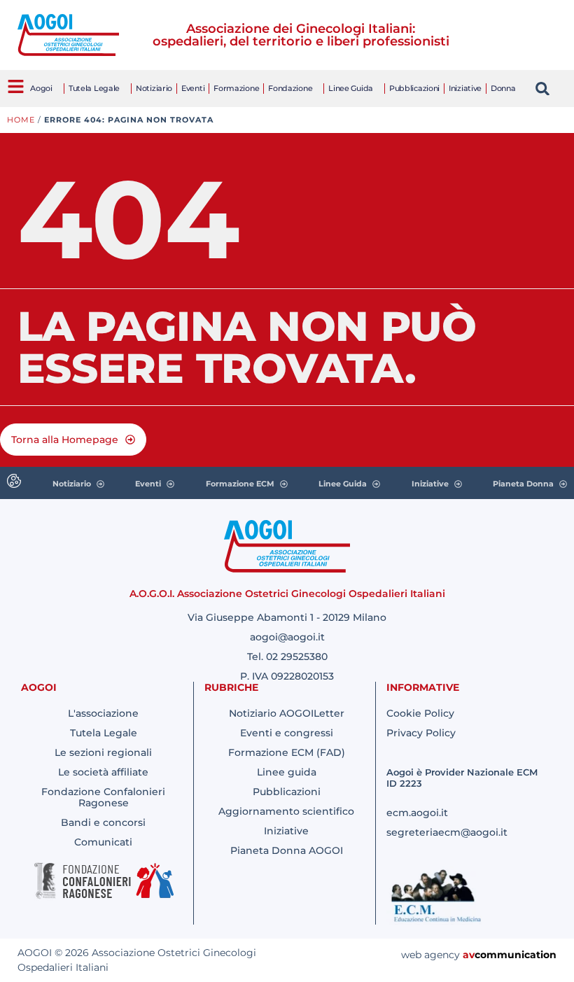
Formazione (236, 88)
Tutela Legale (94, 88)
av (469, 954)
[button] (542, 88)
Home (21, 120)
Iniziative (465, 88)
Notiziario (154, 88)
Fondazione (290, 88)
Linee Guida (350, 88)
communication (515, 954)
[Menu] (15, 86)
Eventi (192, 88)
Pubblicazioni (414, 88)
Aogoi (41, 88)
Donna (503, 88)
